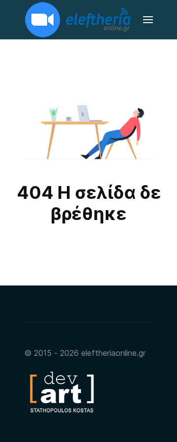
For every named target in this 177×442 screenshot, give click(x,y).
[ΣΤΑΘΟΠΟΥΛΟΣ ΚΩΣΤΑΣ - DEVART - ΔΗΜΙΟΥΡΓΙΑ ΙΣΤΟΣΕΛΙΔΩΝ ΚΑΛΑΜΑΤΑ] (61, 391)
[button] (148, 19)
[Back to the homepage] (79, 19)
